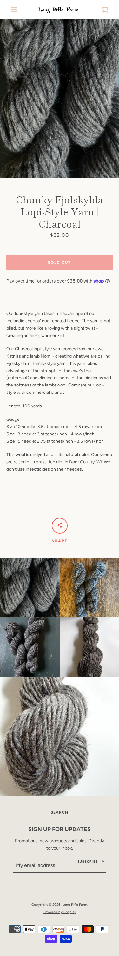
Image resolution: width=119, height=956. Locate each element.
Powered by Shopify (59, 912)
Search (59, 812)
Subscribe (87, 861)
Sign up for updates (59, 829)
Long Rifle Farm (74, 904)
